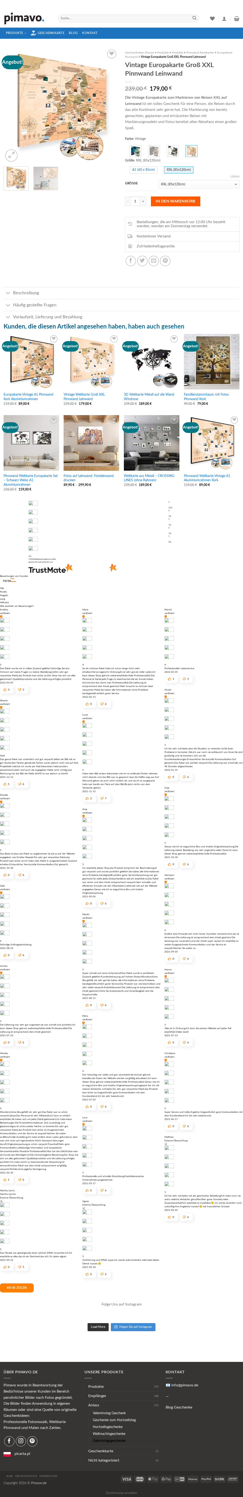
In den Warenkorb (176, 201)
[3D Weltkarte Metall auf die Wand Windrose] (151, 362)
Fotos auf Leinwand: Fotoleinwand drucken (89, 478)
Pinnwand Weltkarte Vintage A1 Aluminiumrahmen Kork (207, 478)
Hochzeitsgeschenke (107, 1427)
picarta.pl (22, 1454)
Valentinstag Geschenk (109, 1413)
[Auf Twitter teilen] (142, 261)
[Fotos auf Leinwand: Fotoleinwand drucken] (91, 443)
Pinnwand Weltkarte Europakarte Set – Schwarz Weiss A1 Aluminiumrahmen (31, 480)
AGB (9, 1476)
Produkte (14, 33)
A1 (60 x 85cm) (143, 170)
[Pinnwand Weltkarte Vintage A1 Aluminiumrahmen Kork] (211, 443)
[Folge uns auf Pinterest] (32, 1441)
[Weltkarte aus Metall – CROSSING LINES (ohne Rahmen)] (151, 443)
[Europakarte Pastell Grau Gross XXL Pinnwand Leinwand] (154, 151)
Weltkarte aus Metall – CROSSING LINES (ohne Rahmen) (149, 478)
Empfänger (97, 1396)
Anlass (93, 1405)
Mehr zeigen (17, 1287)
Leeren (234, 176)
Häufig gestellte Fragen (34, 305)
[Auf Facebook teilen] (131, 261)
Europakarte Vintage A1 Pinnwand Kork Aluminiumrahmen (28, 397)
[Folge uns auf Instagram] (21, 1441)
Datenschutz (26, 1476)
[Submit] (194, 19)
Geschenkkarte (51, 33)
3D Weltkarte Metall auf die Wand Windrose (149, 397)
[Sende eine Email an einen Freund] (154, 261)
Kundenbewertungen (42, 559)
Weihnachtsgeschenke (109, 1434)
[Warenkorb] (236, 18)
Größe (131, 183)
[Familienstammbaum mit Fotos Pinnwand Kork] (211, 362)
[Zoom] (11, 155)
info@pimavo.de (184, 1385)
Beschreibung (26, 293)
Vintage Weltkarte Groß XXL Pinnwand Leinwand (84, 397)
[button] (13, 580)
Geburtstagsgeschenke (109, 1441)
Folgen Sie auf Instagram (135, 1327)
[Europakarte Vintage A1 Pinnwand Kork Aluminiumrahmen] (31, 362)
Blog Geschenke (179, 1407)
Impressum (48, 1476)
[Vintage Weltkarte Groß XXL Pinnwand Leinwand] (91, 362)
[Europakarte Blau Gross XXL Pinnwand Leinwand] (135, 151)
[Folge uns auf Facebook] (9, 1441)
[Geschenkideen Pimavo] (27, 19)
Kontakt (90, 33)
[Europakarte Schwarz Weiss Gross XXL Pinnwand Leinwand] (173, 151)
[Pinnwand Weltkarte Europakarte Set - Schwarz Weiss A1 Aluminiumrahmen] (31, 443)
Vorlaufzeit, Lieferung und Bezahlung (47, 317)
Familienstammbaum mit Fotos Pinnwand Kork (206, 397)
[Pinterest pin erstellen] (165, 261)
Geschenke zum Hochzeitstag (114, 1420)
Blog (73, 33)
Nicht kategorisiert (103, 1460)
